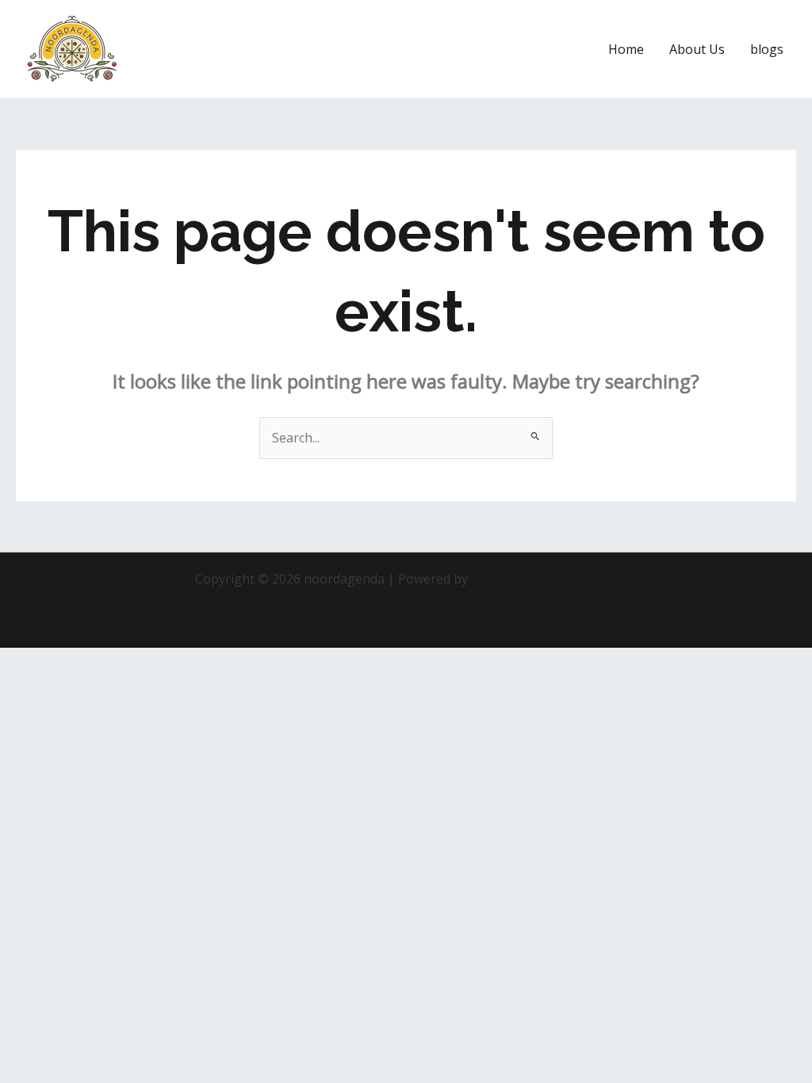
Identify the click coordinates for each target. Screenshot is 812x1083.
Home (626, 49)
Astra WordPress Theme (544, 578)
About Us (697, 49)
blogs (766, 49)
